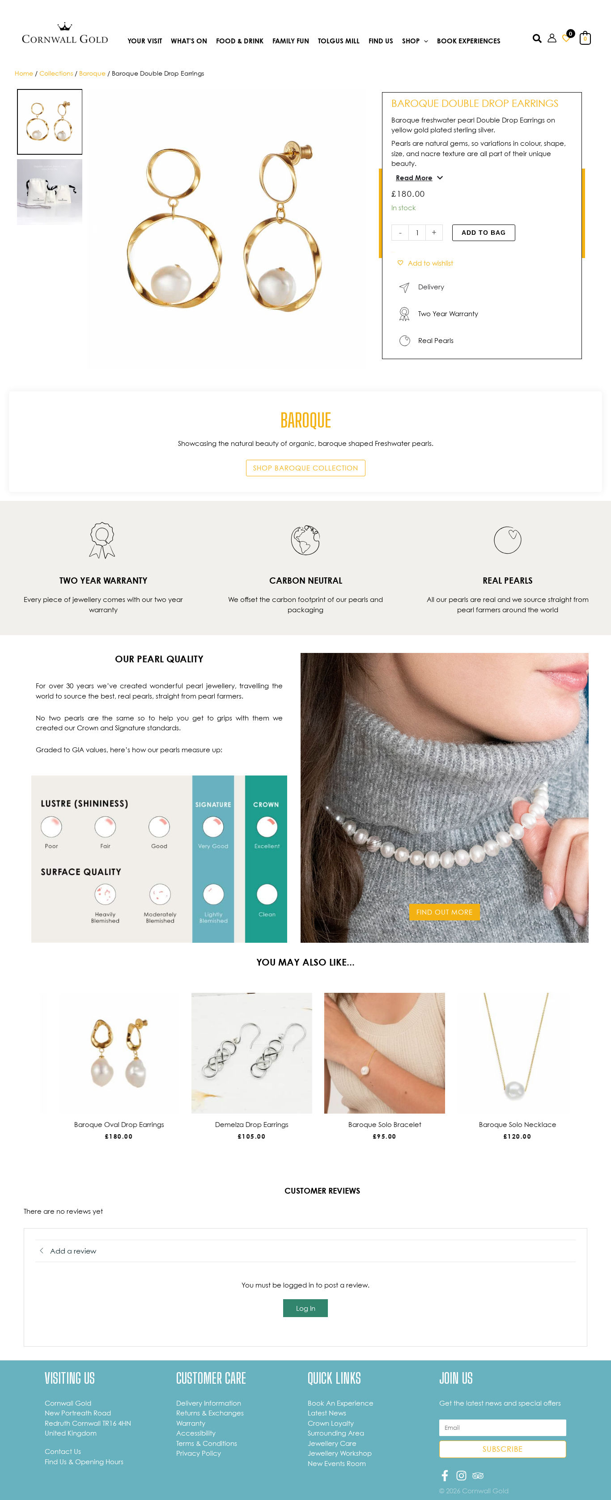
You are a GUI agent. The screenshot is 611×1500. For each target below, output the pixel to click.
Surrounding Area (336, 1433)
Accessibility (196, 1433)
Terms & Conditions (206, 1443)
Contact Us (63, 1451)
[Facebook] (444, 1475)
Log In (305, 1308)
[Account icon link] (552, 38)
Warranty (190, 1423)
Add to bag (484, 232)
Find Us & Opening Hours (84, 1462)
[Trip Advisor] (478, 1475)
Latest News (327, 1413)
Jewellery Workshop (340, 1453)
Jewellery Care (332, 1443)
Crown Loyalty (331, 1423)
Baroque (92, 73)
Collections (56, 73)
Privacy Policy (198, 1453)
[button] (424, 41)
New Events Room (337, 1463)
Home (24, 73)
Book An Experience (340, 1403)
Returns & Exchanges (210, 1413)
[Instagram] (461, 1475)
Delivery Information (208, 1403)
